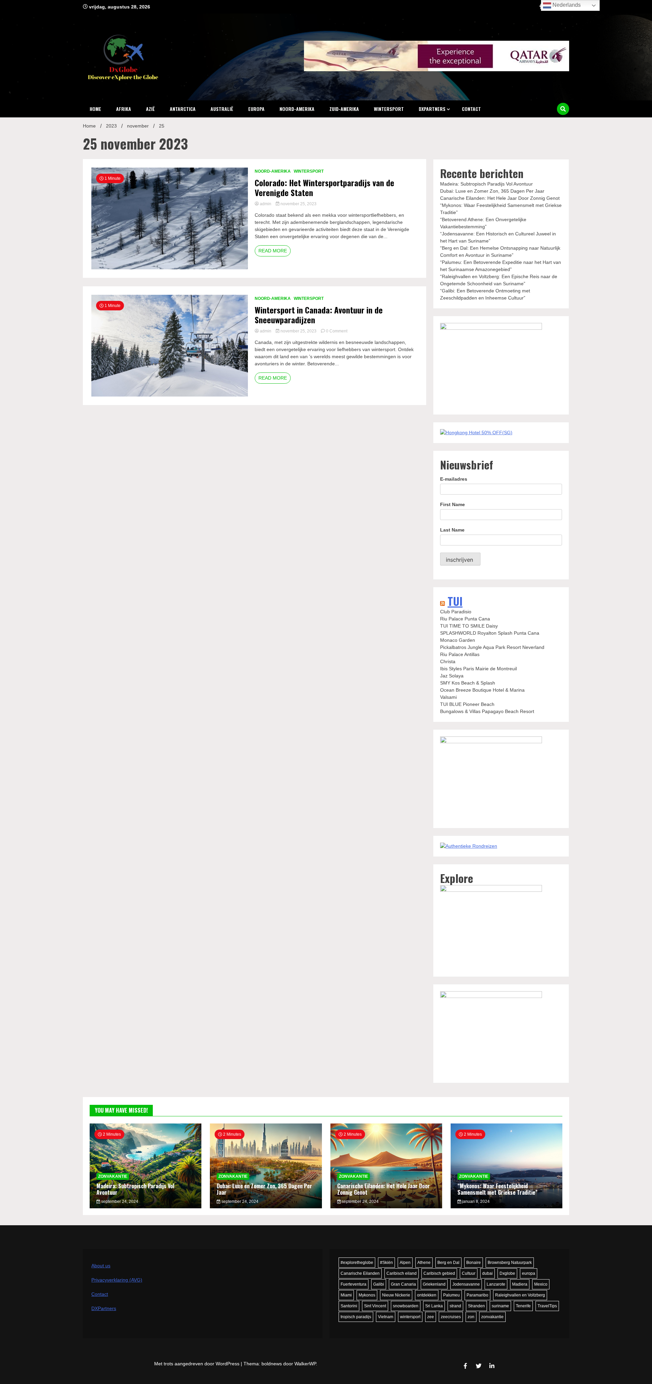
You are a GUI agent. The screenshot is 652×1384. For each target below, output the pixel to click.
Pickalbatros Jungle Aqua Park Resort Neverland (492, 647)
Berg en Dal (448, 1262)
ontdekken (426, 1295)
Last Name (452, 530)
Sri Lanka (434, 1306)
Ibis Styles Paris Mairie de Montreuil (478, 668)
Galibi (378, 1284)
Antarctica (183, 108)
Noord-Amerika (296, 108)
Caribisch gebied (439, 1273)
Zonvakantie (112, 1176)
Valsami (448, 697)
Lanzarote (496, 1284)
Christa (447, 661)
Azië (150, 108)
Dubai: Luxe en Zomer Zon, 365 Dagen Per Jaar (492, 191)
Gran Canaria (403, 1284)
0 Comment (336, 331)
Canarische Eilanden (360, 1273)
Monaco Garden (457, 640)
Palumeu (451, 1295)
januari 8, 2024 (475, 1201)
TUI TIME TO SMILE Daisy (469, 626)
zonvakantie (492, 1316)
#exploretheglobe (357, 1262)
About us (100, 1265)
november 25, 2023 (297, 203)
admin (265, 203)
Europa (256, 108)
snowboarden (405, 1306)
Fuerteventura (353, 1284)
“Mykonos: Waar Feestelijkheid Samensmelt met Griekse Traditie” (497, 1189)
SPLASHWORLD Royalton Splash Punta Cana (489, 633)
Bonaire (473, 1262)
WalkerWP (305, 1363)
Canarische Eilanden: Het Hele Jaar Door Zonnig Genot (500, 198)
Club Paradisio (455, 611)
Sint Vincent (375, 1306)
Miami (346, 1295)
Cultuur (468, 1273)
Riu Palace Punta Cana (465, 618)
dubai (487, 1273)
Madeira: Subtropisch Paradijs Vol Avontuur (486, 184)
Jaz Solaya (452, 675)
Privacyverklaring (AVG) (116, 1280)
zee (430, 1316)
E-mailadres (453, 479)
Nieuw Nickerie (396, 1295)
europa (528, 1273)
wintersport (410, 1316)
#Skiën (386, 1262)
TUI (455, 601)
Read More (272, 250)
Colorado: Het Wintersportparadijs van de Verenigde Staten (324, 187)
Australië (222, 108)
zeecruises (451, 1316)
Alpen (405, 1262)
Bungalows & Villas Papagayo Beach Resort (487, 711)
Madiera (519, 1284)
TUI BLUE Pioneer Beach (467, 704)
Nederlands (566, 5)
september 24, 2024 (119, 1201)
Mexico (540, 1284)
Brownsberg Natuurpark (510, 1262)
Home (95, 108)
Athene (424, 1262)
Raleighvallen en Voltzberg (520, 1295)
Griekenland (434, 1284)
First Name (452, 504)
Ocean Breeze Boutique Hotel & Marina (482, 690)
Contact (471, 108)
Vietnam (385, 1316)
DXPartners (103, 1308)
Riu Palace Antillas (459, 654)
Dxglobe (507, 1273)
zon (471, 1316)
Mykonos (367, 1295)
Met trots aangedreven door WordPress (197, 1363)
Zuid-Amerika (344, 108)
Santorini (349, 1306)
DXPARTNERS (432, 108)
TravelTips (547, 1306)
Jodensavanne (466, 1284)
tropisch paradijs (356, 1316)
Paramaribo (477, 1295)
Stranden (476, 1306)
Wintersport (389, 108)
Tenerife (523, 1306)
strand (455, 1306)
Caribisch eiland (401, 1273)
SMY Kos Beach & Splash (467, 683)
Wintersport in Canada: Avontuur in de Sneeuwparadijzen (319, 315)
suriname (500, 1306)
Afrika (123, 108)
